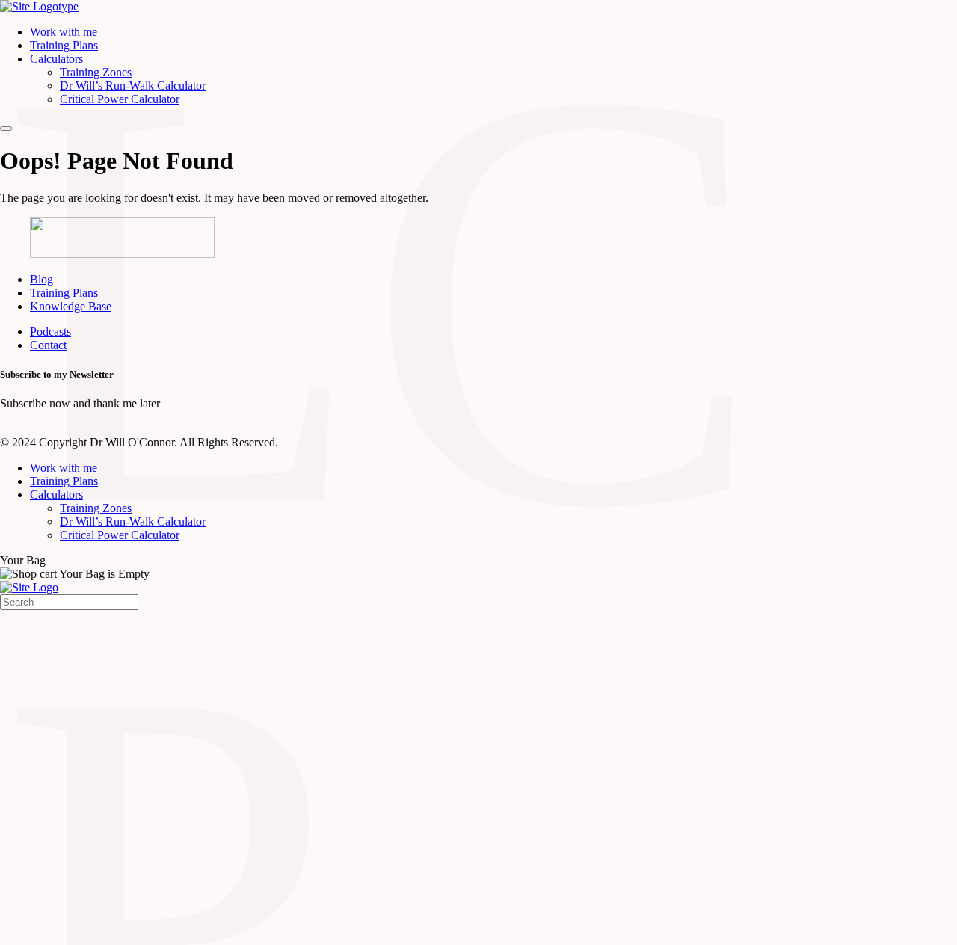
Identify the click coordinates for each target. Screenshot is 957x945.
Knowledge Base (70, 306)
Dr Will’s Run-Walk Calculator (133, 85)
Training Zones (96, 72)
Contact (48, 345)
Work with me (63, 31)
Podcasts (50, 331)
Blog (41, 279)
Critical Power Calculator (119, 99)
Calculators (56, 58)
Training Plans (64, 45)
